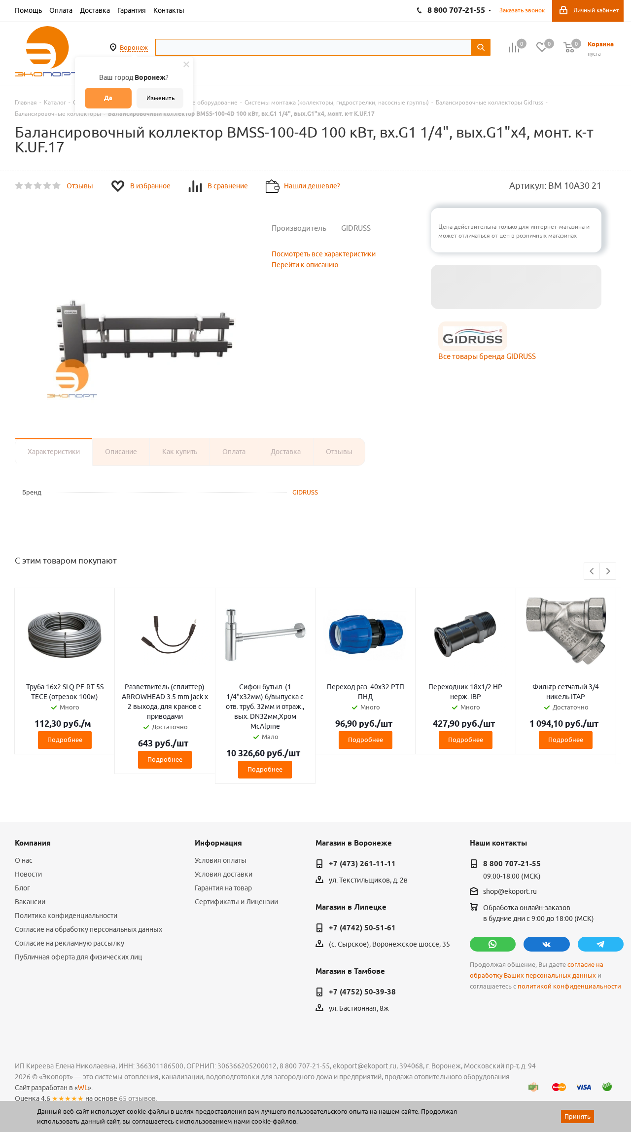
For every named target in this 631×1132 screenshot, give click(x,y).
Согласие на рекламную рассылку (69, 943)
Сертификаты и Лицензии (236, 902)
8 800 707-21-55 (512, 863)
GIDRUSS (305, 492)
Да (108, 98)
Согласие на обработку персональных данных (88, 929)
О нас (24, 860)
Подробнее (64, 739)
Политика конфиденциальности (66, 916)
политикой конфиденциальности (569, 986)
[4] (47, 186)
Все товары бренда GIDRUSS (487, 356)
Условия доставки (223, 874)
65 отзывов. (138, 1098)
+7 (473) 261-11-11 (362, 863)
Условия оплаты (220, 860)
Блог (22, 888)
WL (83, 1088)
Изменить (160, 98)
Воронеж (134, 47)
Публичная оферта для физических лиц (78, 957)
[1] (19, 186)
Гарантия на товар (223, 888)
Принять (577, 1116)
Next (608, 571)
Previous (592, 571)
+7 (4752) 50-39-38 (362, 992)
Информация (218, 843)
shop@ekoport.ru (510, 892)
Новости (28, 874)
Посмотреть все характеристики (324, 254)
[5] (57, 186)
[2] (29, 186)
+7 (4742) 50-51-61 (362, 927)
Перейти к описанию (305, 265)
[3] (38, 186)
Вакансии (30, 902)
